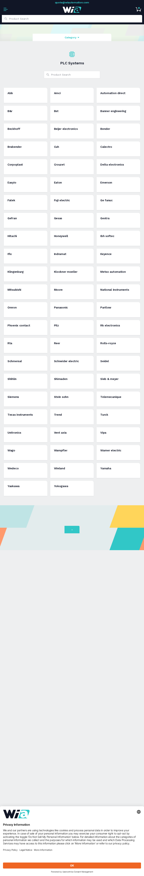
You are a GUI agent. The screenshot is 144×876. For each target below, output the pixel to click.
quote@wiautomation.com (72, 2)
